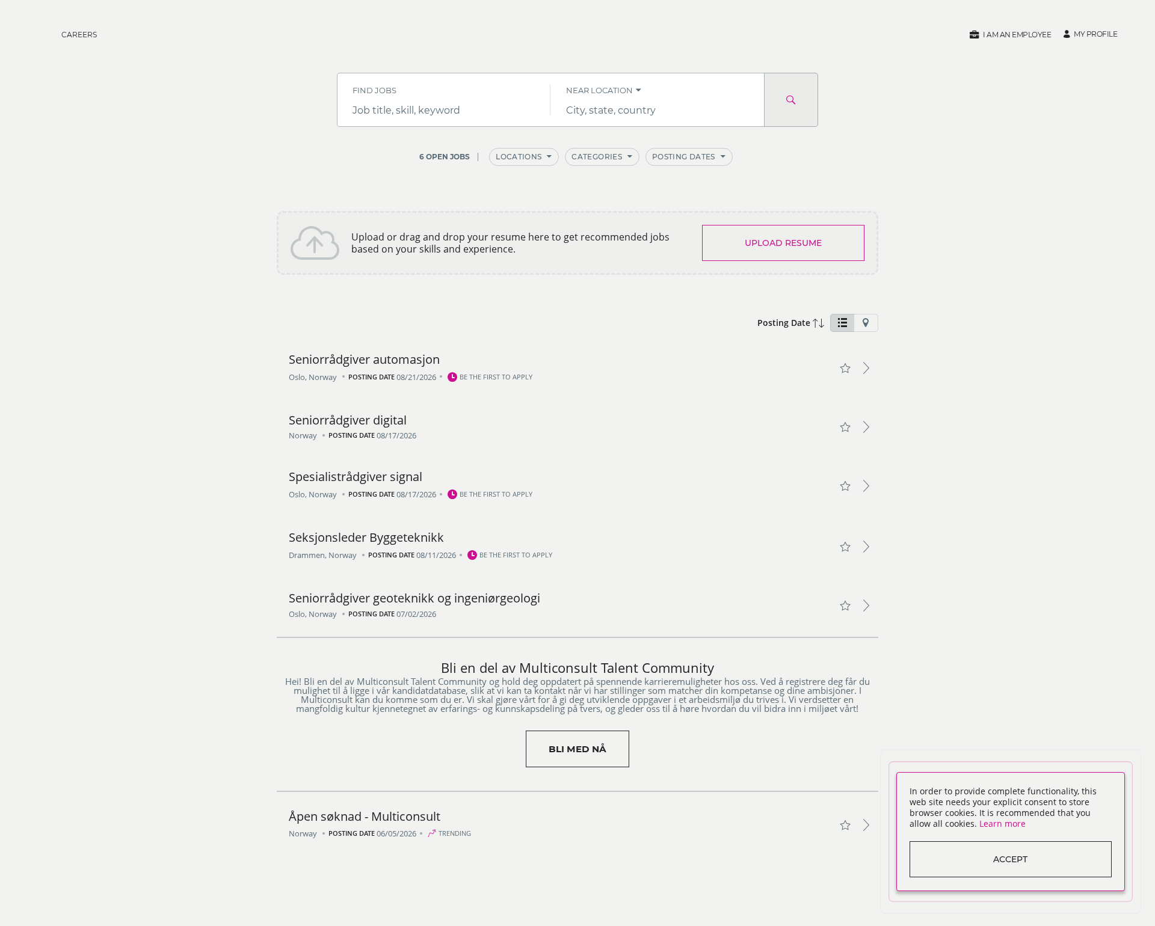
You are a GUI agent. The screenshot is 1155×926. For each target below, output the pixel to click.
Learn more (1002, 823)
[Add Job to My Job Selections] (845, 368)
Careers (79, 34)
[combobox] (444, 110)
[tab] (842, 323)
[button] (1010, 34)
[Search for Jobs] (791, 100)
